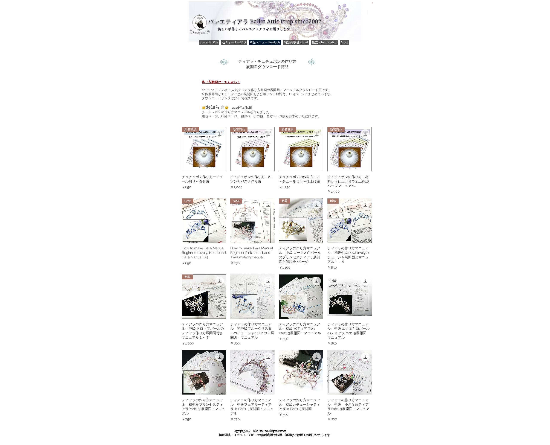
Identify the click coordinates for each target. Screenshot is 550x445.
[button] (372, 2)
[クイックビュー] (252, 296)
